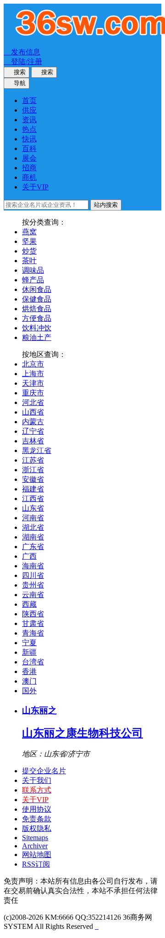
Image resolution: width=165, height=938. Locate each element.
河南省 (33, 518)
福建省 (33, 489)
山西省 (33, 412)
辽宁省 (33, 431)
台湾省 (33, 662)
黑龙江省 (36, 450)
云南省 (33, 594)
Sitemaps (35, 837)
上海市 (33, 373)
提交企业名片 (44, 771)
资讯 (29, 120)
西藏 (29, 604)
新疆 (29, 652)
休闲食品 (36, 289)
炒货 (29, 251)
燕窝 (29, 232)
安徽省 (33, 479)
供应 (29, 110)
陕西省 (33, 614)
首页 (29, 100)
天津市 (33, 383)
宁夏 (29, 643)
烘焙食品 (36, 309)
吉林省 (33, 441)
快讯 (29, 139)
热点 (29, 129)
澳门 (29, 681)
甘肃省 (33, 623)
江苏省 (33, 460)
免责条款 (36, 819)
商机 (29, 177)
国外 (29, 691)
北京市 (33, 364)
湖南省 (33, 537)
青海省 (33, 633)
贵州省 (33, 585)
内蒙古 (33, 422)
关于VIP (35, 187)
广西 (29, 556)
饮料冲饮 (36, 328)
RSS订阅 (36, 864)
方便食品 (36, 318)
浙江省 (33, 470)
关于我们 (36, 780)
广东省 (33, 546)
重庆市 (33, 393)
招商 (29, 168)
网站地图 (36, 854)
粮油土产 (36, 337)
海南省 (33, 566)
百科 (29, 148)
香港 (29, 671)
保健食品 (36, 299)
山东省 (33, 508)
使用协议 (36, 809)
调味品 (33, 270)
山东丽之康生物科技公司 (82, 733)
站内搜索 (106, 204)
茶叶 (29, 260)
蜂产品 (33, 280)
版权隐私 (36, 828)
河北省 (33, 402)
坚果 (29, 241)
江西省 (33, 498)
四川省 (33, 575)
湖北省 (33, 527)
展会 (29, 158)
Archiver (35, 846)
